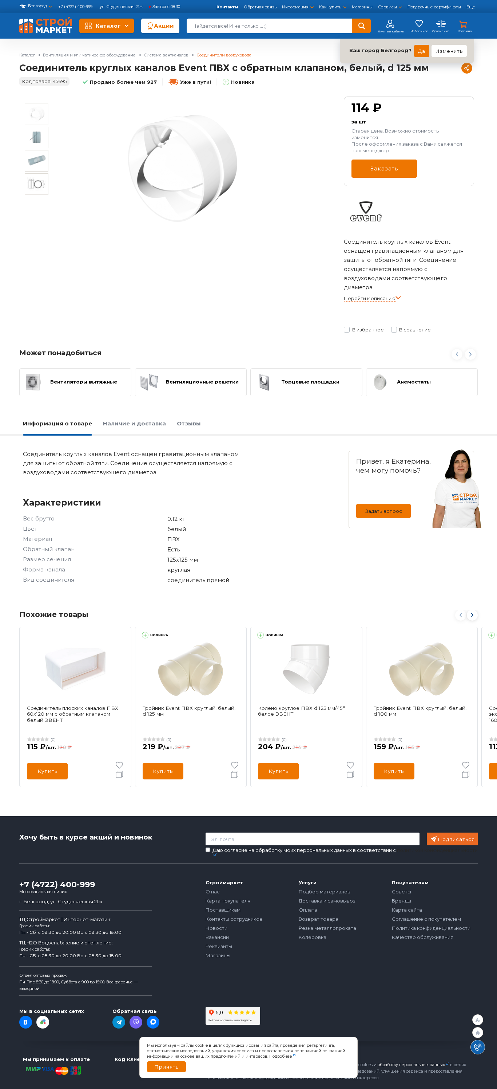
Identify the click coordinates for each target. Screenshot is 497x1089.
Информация (295, 6)
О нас (213, 892)
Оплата (308, 910)
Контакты (227, 6)
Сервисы (387, 6)
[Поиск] (361, 26)
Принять (166, 1067)
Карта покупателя (228, 901)
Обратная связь (260, 6)
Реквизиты (219, 946)
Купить (47, 771)
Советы (401, 892)
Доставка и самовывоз (327, 901)
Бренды (401, 901)
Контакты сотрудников (234, 919)
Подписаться (456, 839)
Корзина (465, 31)
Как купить (330, 6)
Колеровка (312, 937)
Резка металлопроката (327, 928)
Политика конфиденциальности (431, 928)
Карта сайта (407, 910)
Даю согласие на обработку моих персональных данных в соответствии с (345, 850)
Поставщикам (223, 910)
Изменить (449, 51)
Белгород (37, 5)
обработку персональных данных (411, 1064)
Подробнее (280, 1056)
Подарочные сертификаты (434, 6)
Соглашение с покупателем (426, 919)
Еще (470, 6)
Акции (164, 25)
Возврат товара (318, 919)
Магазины (362, 6)
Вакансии (217, 937)
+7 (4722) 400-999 (76, 6)
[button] (472, 615)
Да (421, 51)
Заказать (384, 168)
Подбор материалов (324, 892)
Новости (216, 928)
